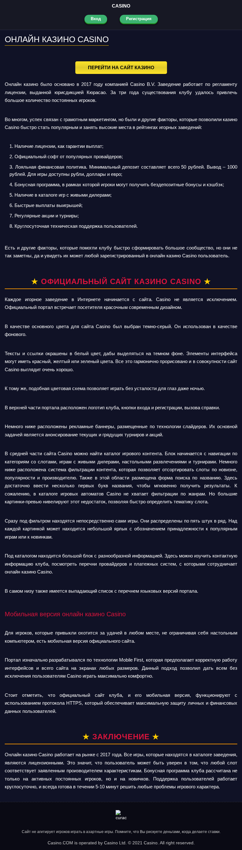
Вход (96, 18)
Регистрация (139, 18)
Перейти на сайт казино (121, 67)
